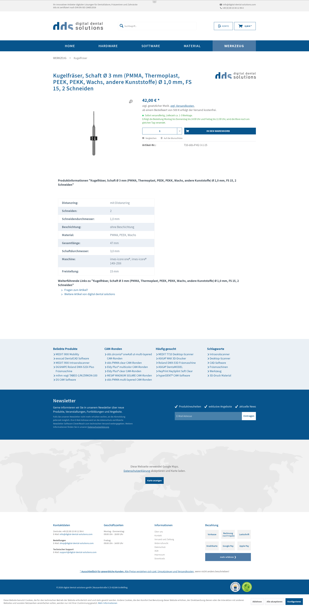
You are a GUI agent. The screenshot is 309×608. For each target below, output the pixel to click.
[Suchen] (121, 26)
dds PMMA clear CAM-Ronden (124, 363)
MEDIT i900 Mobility (67, 354)
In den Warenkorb (218, 131)
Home (70, 46)
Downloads (159, 558)
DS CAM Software (66, 379)
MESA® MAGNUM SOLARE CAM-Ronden (129, 375)
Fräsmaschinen (219, 367)
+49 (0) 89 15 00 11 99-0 (233, 7)
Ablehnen (257, 601)
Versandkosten (186, 571)
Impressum (159, 554)
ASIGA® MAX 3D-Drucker (172, 358)
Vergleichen (151, 138)
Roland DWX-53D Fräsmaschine (177, 363)
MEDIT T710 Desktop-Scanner (175, 354)
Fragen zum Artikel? (76, 290)
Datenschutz (160, 547)
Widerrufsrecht (161, 543)
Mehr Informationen (107, 603)
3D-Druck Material (220, 375)
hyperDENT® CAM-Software (174, 375)
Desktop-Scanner (220, 358)
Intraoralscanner (220, 354)
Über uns (158, 531)
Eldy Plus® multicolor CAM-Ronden (127, 367)
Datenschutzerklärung (98, 426)
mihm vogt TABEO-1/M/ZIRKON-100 (76, 375)
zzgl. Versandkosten (182, 106)
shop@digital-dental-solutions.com (77, 543)
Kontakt (158, 535)
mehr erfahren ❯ (228, 557)
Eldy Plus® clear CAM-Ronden (124, 371)
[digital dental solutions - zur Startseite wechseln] (78, 26)
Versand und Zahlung (164, 539)
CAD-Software (218, 363)
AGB (156, 550)
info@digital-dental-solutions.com (239, 4)
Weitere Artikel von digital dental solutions (89, 294)
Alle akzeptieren (274, 601)
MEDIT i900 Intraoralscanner (72, 363)
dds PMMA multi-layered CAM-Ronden (129, 379)
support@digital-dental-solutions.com (78, 552)
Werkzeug (215, 371)
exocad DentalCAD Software (72, 358)
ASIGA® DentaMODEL (170, 367)
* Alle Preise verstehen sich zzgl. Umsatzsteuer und (129, 571)
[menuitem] (157, 26)
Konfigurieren (294, 601)
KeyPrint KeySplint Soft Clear (175, 371)
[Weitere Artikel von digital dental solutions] (235, 81)
